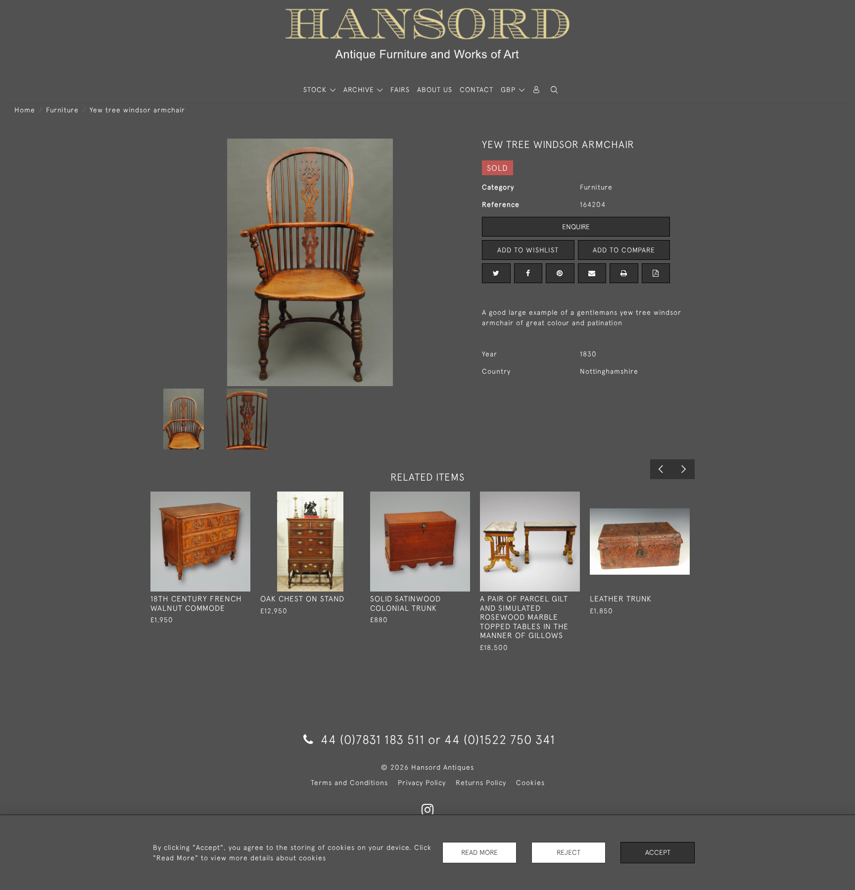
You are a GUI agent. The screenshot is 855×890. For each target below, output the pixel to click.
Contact (476, 90)
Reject (568, 852)
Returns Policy (481, 783)
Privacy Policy (422, 783)
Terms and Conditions (349, 783)
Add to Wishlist (528, 250)
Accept (657, 852)
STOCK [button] (316, 90)
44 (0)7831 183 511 (372, 739)
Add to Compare (624, 250)
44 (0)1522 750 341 (499, 739)
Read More (479, 852)
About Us (434, 90)
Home (24, 110)
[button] (554, 90)
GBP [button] (509, 90)
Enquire (576, 227)
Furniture (62, 110)
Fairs (400, 90)
